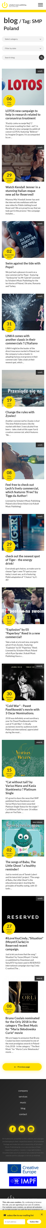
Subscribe (34, 1221)
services (23, 1096)
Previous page (24, 1067)
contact (23, 1114)
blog (23, 1108)
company (23, 1090)
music (23, 1102)
